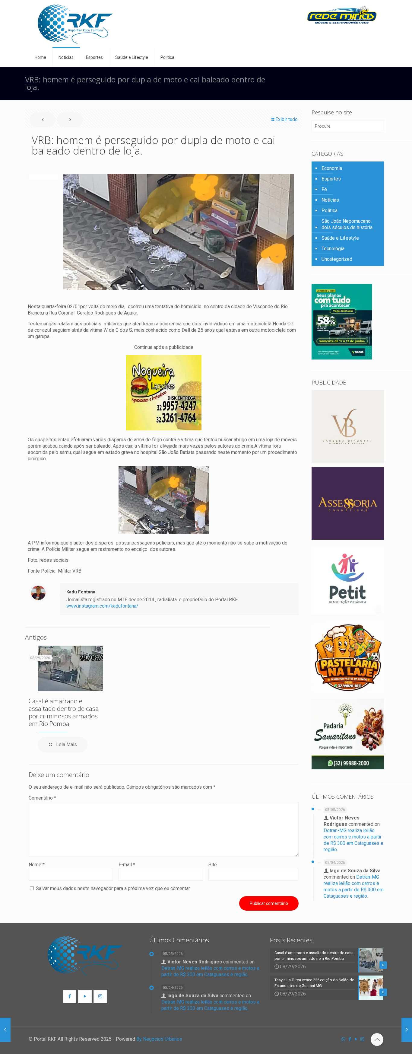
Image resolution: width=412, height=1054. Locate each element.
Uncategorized (337, 259)
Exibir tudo (286, 119)
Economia (332, 168)
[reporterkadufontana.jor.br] (75, 24)
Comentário (42, 798)
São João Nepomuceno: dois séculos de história (347, 224)
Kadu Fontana (80, 592)
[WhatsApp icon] (343, 1039)
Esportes (331, 179)
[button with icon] (69, 996)
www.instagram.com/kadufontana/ (102, 606)
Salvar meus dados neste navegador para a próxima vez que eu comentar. (113, 888)
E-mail (127, 864)
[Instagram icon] (362, 1039)
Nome (37, 864)
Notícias (330, 200)
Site (212, 864)
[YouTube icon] (356, 1039)
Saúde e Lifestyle (340, 238)
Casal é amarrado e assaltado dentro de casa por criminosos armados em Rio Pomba (64, 712)
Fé (324, 189)
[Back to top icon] (377, 1039)
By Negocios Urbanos (159, 1039)
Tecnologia (333, 248)
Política (330, 210)
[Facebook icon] (349, 1039)
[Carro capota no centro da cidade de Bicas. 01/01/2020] (5, 1030)
